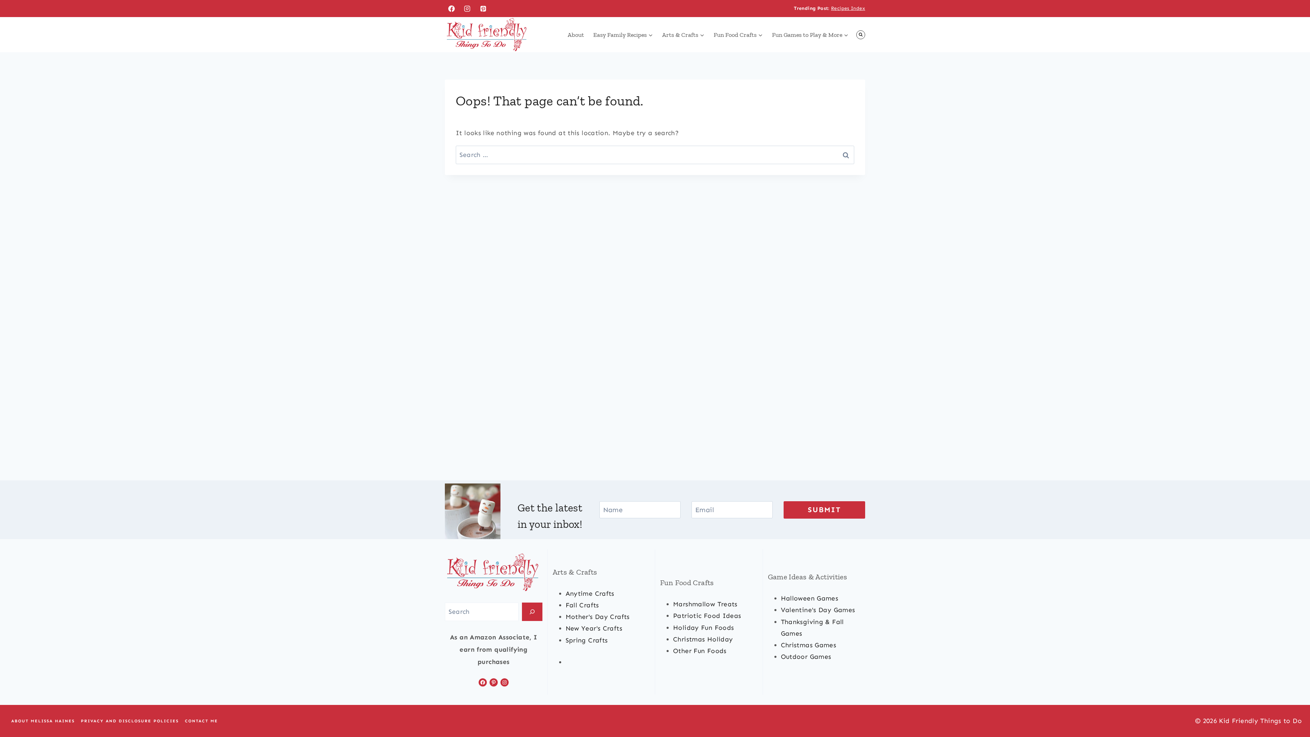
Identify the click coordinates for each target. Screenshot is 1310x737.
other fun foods (700, 651)
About (576, 35)
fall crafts (582, 605)
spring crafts (587, 640)
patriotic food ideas (707, 616)
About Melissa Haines (43, 721)
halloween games (810, 598)
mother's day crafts (598, 617)
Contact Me (201, 721)
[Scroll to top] (1293, 710)
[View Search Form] (860, 34)
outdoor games (806, 657)
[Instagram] (467, 8)
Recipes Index (848, 8)
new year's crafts (594, 628)
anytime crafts (590, 593)
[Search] (532, 612)
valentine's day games (818, 610)
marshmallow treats (705, 604)
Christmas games (808, 645)
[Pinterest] (483, 8)
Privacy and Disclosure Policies (130, 721)
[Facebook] (451, 8)
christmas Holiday (703, 639)
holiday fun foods (703, 628)
